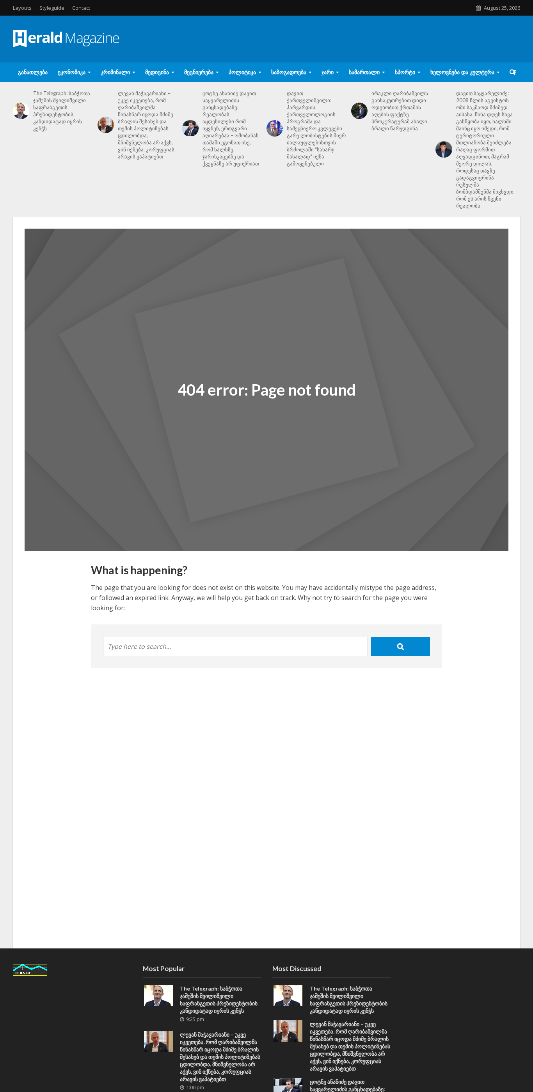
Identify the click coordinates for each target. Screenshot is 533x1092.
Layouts (22, 7)
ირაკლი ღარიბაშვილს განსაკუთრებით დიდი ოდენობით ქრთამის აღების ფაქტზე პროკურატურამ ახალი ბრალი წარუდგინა (399, 110)
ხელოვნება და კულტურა (462, 72)
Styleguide (51, 7)
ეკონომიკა (71, 72)
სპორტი (405, 72)
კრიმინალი (115, 72)
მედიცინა (157, 72)
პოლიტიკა (242, 72)
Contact (81, 7)
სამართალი (364, 72)
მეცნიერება (198, 72)
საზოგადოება (288, 72)
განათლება (33, 72)
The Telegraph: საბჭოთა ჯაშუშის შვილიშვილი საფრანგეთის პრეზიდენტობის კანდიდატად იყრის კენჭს (61, 110)
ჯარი (328, 72)
